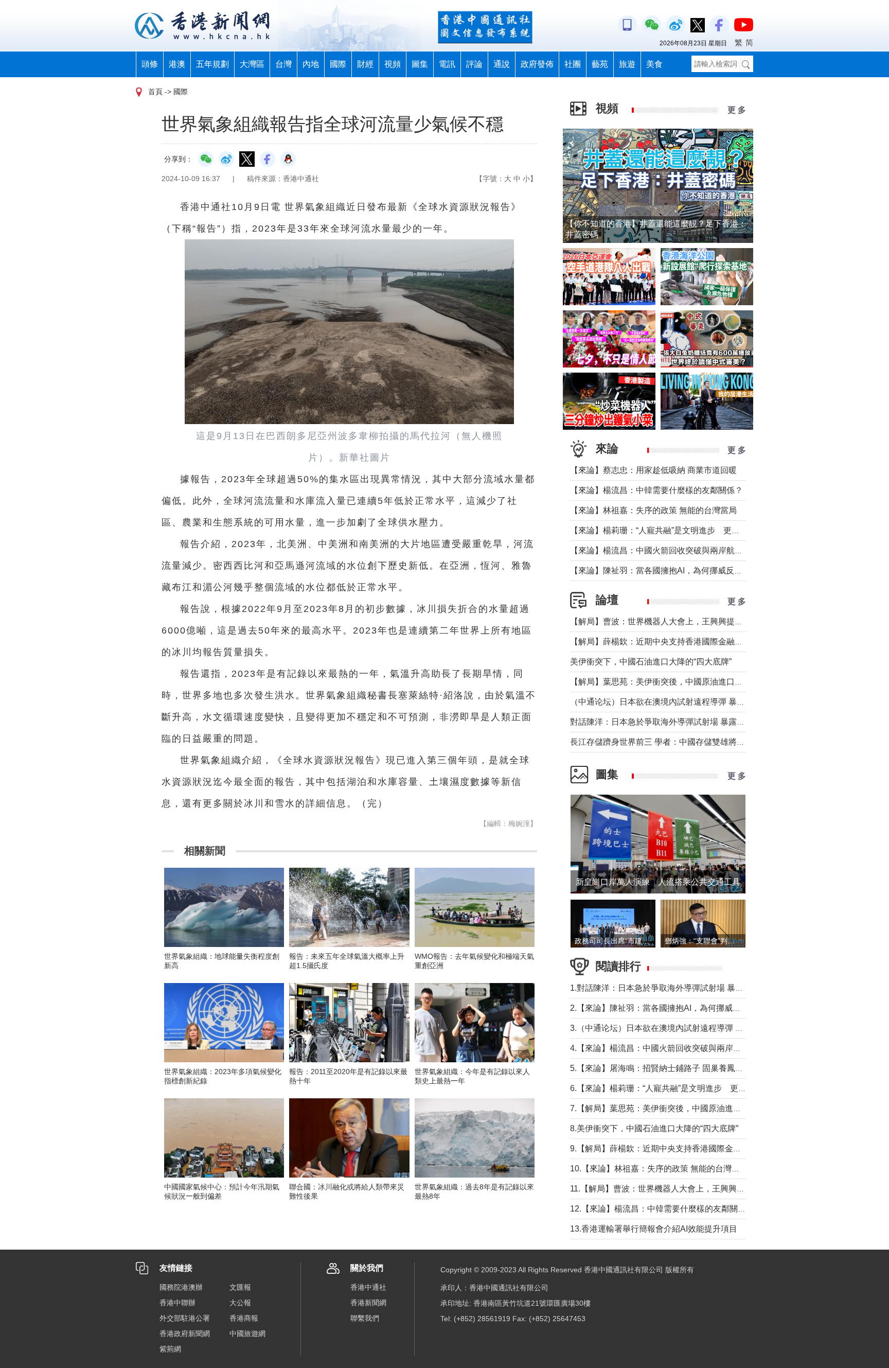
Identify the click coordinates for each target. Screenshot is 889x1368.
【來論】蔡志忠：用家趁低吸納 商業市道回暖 (653, 470)
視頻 (392, 64)
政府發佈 (537, 64)
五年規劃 (212, 64)
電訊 (447, 64)
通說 (501, 64)
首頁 (155, 91)
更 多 (736, 110)
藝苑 (600, 64)
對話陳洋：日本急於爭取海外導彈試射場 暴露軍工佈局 (670, 721)
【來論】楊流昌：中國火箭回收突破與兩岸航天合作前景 (673, 550)
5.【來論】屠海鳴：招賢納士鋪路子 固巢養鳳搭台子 (665, 1068)
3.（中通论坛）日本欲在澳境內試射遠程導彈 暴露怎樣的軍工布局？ (693, 1028)
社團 (572, 64)
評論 (474, 64)
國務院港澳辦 (181, 1287)
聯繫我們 (364, 1318)
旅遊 (627, 64)
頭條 (149, 64)
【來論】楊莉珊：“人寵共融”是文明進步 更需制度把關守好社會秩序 (696, 530)
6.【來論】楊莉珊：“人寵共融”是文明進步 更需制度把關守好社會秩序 (699, 1088)
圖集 (420, 64)
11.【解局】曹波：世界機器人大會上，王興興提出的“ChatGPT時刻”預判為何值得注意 (726, 1188)
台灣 (283, 64)
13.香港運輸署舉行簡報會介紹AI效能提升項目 (653, 1228)
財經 (365, 64)
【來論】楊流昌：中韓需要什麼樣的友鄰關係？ (656, 490)
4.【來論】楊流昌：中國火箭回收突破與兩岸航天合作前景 (676, 1048)
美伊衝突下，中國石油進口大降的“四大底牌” (651, 661)
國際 (338, 64)
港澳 (177, 64)
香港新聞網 (368, 1303)
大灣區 (252, 64)
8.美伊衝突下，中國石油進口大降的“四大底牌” (654, 1128)
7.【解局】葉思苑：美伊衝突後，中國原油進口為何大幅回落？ (684, 1108)
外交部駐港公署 (184, 1318)
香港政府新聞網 (184, 1333)
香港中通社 (368, 1287)
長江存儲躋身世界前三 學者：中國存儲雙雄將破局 (661, 742)
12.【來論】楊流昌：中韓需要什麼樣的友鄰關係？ (662, 1208)
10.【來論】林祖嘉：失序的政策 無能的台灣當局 (659, 1168)
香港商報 (243, 1318)
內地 (311, 64)
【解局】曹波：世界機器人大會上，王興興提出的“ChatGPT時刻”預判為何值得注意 (721, 621)
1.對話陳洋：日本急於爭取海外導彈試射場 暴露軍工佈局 (673, 988)
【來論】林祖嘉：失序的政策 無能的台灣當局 (653, 510)
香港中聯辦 (177, 1303)
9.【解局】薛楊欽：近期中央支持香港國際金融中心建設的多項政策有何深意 (709, 1148)
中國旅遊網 (247, 1333)
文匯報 (240, 1287)
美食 (654, 64)
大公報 (240, 1303)
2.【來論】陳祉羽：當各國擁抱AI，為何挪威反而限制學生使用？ (688, 1008)
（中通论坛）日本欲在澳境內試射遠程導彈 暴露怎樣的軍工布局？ (690, 701)
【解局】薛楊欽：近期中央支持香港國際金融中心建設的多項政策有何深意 (706, 641)
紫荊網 (170, 1349)
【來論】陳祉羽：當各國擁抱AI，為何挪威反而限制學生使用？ (685, 570)
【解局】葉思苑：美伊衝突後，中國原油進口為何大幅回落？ (681, 681)
